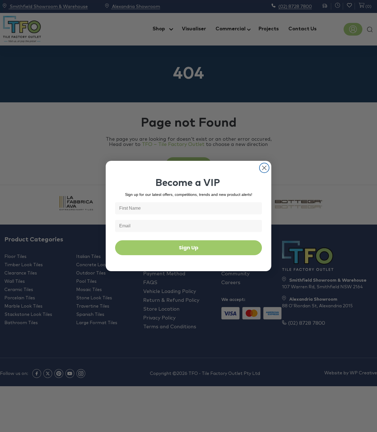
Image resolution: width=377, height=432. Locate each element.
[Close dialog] (264, 168)
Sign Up (188, 247)
